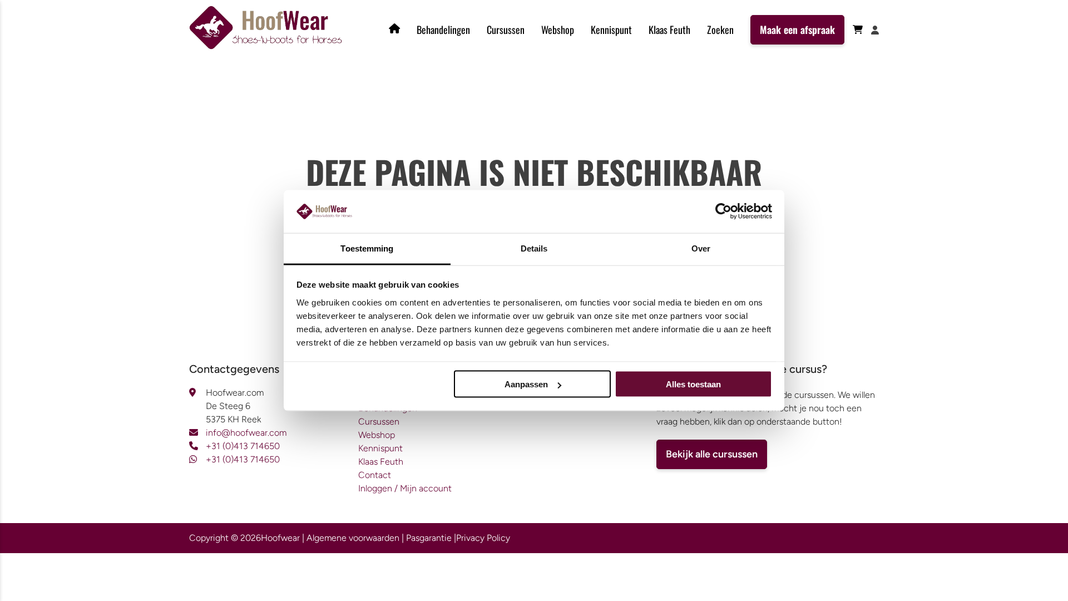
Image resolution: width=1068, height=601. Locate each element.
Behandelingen (443, 29)
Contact (374, 475)
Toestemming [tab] (366, 248)
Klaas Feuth (669, 29)
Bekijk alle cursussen (712, 454)
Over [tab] (700, 248)
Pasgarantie (429, 538)
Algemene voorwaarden (352, 538)
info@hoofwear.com (246, 432)
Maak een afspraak (797, 29)
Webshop (557, 29)
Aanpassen (526, 384)
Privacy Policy (483, 538)
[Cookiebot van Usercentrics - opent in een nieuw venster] (723, 211)
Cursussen (506, 29)
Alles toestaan (693, 384)
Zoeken (720, 29)
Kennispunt (611, 29)
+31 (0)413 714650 (243, 446)
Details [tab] (534, 248)
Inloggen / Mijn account (405, 488)
